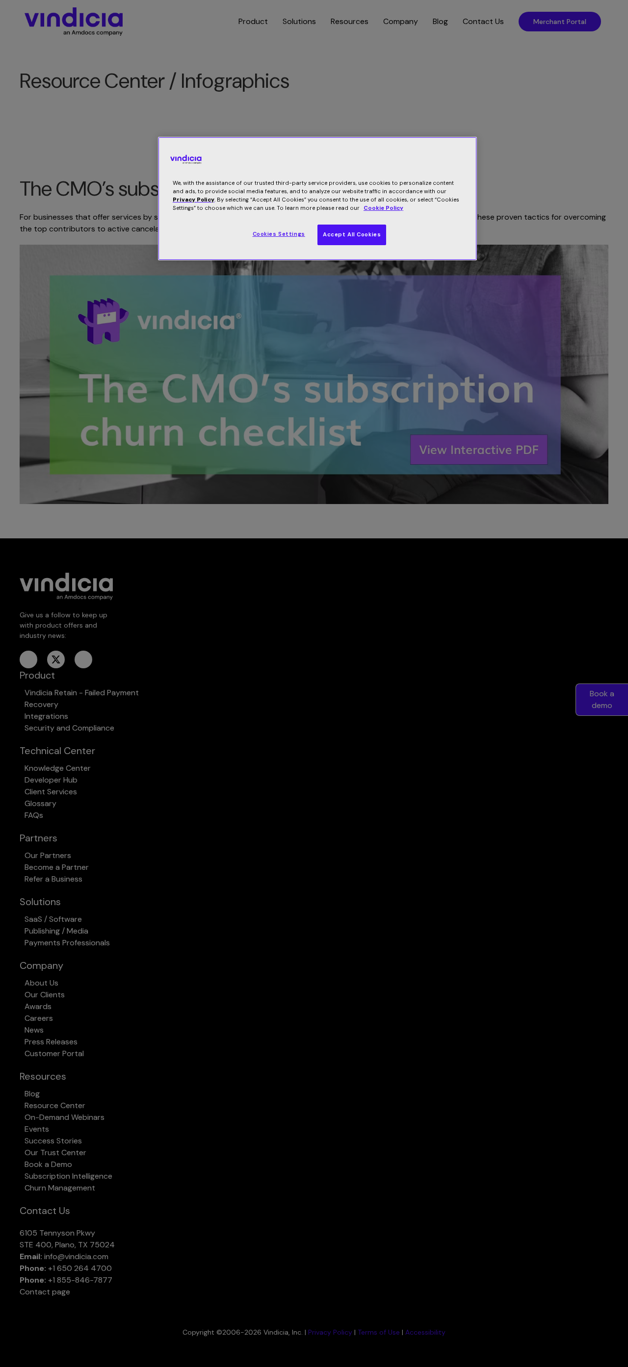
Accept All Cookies (352, 234)
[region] (317, 198)
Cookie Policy (383, 208)
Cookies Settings (279, 234)
